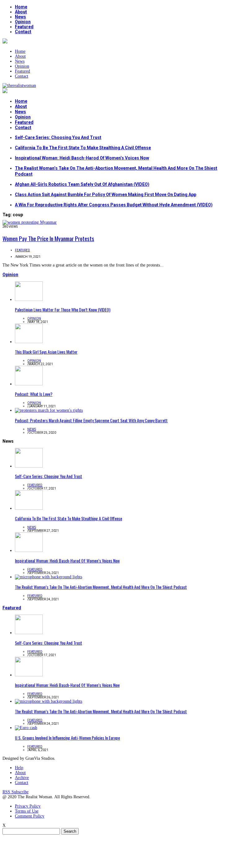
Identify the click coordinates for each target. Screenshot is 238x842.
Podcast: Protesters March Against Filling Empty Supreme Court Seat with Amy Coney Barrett (91, 420)
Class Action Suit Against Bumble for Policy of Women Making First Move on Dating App (105, 194)
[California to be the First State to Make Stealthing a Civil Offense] (29, 508)
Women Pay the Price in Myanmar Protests (48, 238)
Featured (24, 26)
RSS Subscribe (15, 792)
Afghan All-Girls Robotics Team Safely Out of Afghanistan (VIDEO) (82, 184)
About (21, 11)
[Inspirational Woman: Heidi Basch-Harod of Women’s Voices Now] (29, 550)
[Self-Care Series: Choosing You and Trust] (29, 466)
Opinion (23, 21)
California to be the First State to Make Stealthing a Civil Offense (83, 147)
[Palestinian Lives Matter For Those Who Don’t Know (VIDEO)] (29, 299)
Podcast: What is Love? (33, 394)
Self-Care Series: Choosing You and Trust (58, 137)
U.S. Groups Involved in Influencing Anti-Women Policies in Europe (67, 737)
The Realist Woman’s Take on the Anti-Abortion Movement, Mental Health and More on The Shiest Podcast (101, 587)
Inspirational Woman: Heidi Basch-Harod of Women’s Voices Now (82, 157)
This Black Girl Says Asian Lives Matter (46, 351)
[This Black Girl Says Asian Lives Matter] (29, 341)
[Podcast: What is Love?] (29, 384)
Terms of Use (26, 811)
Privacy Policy (28, 806)
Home (21, 6)
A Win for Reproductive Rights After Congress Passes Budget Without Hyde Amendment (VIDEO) (114, 204)
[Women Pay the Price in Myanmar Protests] (29, 222)
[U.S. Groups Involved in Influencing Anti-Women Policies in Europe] (26, 727)
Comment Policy (29, 816)
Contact (23, 31)
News (20, 16)
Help (19, 767)
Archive (22, 777)
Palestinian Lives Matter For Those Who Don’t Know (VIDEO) (62, 309)
